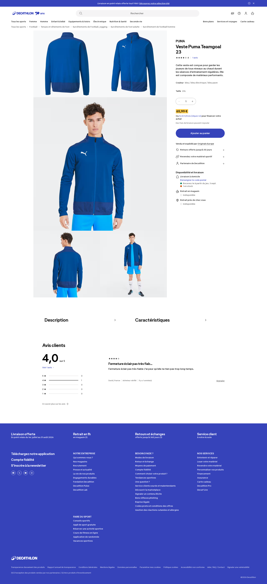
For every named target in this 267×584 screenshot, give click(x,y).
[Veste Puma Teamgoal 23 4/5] (66, 264)
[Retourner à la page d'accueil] (28, 13)
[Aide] (239, 13)
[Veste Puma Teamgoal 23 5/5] (133, 264)
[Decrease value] (179, 101)
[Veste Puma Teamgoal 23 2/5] (66, 63)
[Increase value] (192, 101)
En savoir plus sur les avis (53, 404)
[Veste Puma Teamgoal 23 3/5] (100, 164)
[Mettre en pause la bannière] (249, 3)
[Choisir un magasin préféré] (232, 13)
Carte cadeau (247, 21)
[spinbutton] (185, 101)
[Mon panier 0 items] (252, 13)
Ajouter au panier (200, 133)
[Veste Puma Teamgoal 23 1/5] (133, 63)
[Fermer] (253, 3)
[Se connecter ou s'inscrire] (246, 13)
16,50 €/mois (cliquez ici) (190, 116)
